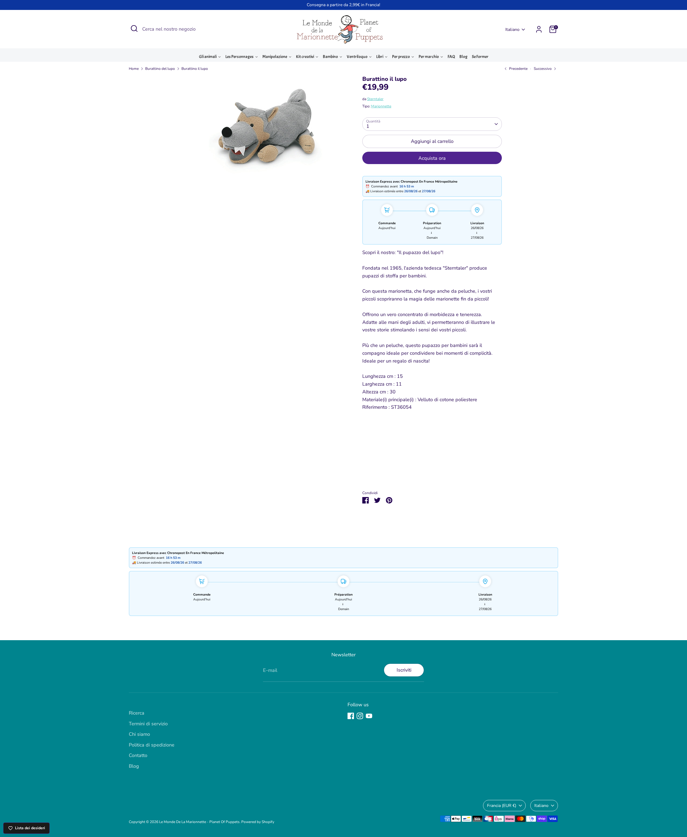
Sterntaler (375, 99)
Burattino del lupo (160, 68)
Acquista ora (432, 158)
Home (134, 68)
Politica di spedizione (151, 745)
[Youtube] (369, 716)
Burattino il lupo (194, 68)
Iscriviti (404, 670)
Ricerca (136, 713)
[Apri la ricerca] (134, 28)
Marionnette (381, 106)
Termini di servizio (148, 723)
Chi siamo (139, 734)
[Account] (538, 29)
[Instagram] (360, 716)
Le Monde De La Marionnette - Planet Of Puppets (199, 821)
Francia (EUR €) (501, 806)
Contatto (138, 755)
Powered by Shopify (257, 821)
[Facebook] (351, 716)
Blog (134, 766)
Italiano (512, 29)
